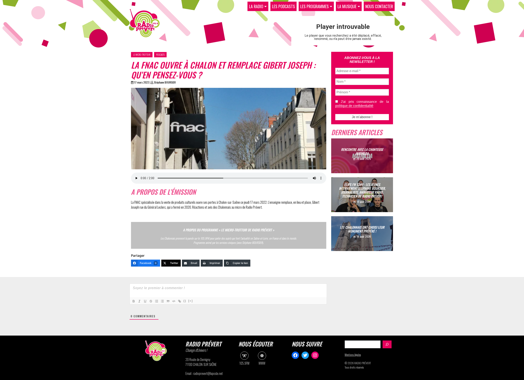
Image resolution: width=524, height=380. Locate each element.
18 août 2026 (364, 236)
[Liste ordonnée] (156, 301)
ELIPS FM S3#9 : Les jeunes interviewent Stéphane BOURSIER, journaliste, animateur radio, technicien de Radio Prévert (362, 190)
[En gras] (134, 301)
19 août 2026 (364, 201)
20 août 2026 (363, 158)
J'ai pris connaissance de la (362, 103)
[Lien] (179, 301)
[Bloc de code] (174, 301)
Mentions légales (353, 354)
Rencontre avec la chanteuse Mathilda (362, 151)
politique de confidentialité (354, 105)
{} (184, 300)
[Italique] (139, 301)
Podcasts (160, 54)
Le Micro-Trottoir (141, 54)
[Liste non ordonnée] (162, 301)
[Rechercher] (387, 344)
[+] (190, 300)
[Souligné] (145, 301)
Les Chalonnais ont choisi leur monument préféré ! (362, 229)
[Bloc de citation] (168, 301)
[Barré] (151, 301)
